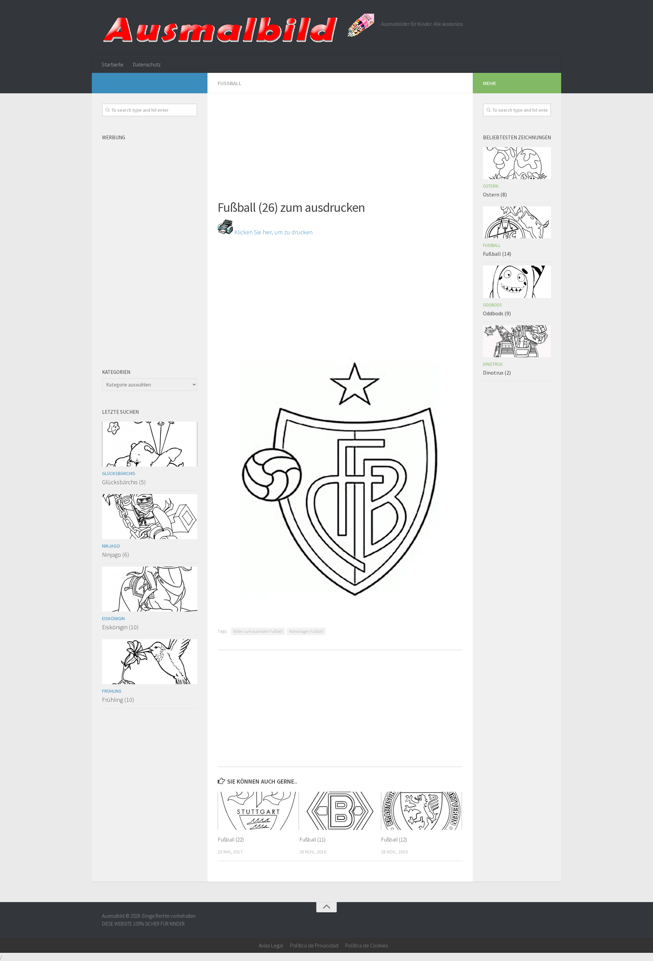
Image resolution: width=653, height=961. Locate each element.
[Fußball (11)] (340, 811)
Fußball (229, 83)
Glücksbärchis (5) (124, 482)
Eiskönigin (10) (120, 627)
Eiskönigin (113, 618)
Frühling (111, 691)
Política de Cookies (366, 945)
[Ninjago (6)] (149, 516)
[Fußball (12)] (421, 811)
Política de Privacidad (314, 945)
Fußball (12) (394, 839)
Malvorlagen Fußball (306, 631)
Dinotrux (493, 364)
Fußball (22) (231, 839)
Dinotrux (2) (497, 372)
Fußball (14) (497, 253)
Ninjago (111, 546)
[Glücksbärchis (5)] (149, 444)
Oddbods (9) (497, 313)
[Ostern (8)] (517, 163)
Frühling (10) (118, 700)
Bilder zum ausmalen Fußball (258, 631)
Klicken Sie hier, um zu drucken (273, 232)
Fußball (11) (312, 839)
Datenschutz (147, 64)
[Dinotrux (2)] (517, 341)
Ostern (490, 186)
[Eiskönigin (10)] (149, 589)
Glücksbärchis (118, 473)
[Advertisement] (340, 141)
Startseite (112, 64)
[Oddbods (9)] (517, 282)
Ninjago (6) (115, 554)
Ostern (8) (495, 194)
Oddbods (492, 305)
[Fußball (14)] (517, 222)
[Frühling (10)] (149, 661)
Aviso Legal (271, 945)
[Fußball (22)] (258, 811)
